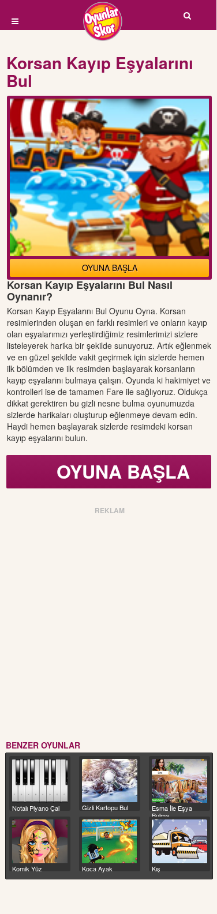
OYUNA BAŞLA (109, 267)
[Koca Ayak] (109, 841)
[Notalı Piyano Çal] (40, 781)
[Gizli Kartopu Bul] (109, 780)
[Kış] (179, 841)
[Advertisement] (108, 625)
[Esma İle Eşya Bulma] (179, 781)
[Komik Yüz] (40, 841)
